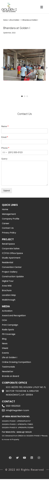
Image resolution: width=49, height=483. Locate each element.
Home (5, 20)
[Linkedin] (31, 457)
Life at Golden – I (15, 20)
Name (4, 126)
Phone (5, 148)
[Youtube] (24, 457)
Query (4, 159)
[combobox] (4, 152)
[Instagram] (39, 457)
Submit (6, 190)
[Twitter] (17, 457)
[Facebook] (10, 457)
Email (4, 137)
